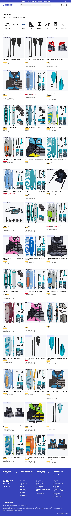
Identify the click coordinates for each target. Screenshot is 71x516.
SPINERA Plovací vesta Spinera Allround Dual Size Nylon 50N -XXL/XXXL (35, 325)
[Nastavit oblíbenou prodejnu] (59, 5)
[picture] (13, 47)
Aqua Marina (7, 28)
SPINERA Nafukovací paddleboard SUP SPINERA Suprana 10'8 (13, 325)
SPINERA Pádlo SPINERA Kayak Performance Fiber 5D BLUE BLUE (57, 359)
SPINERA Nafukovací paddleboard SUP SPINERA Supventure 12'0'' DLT (35, 259)
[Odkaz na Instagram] (9, 486)
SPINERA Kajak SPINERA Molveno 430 (32, 127)
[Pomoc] (61, 5)
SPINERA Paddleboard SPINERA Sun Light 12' (12, 358)
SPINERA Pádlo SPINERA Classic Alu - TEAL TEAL (56, 425)
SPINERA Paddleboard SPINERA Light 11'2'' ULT (13, 159)
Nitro (56, 28)
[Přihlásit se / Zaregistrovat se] (64, 5)
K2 (47, 28)
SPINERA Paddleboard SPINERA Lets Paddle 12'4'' (35, 93)
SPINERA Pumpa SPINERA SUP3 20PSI (11, 225)
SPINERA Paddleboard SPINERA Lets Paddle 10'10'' (13, 391)
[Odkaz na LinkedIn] (11, 486)
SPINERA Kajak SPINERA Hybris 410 (10, 291)
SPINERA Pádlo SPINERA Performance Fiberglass (35, 358)
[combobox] (64, 33)
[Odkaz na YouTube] (6, 486)
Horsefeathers (39, 28)
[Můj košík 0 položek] (66, 5)
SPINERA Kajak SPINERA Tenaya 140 (54, 324)
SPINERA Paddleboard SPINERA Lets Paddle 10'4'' (13, 191)
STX (15, 28)
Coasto (23, 28)
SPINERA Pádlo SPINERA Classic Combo (11, 59)
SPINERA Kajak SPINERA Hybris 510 (10, 127)
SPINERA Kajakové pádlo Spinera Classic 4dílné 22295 (56, 93)
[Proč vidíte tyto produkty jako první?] (53, 33)
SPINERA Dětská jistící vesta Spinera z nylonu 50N (35, 159)
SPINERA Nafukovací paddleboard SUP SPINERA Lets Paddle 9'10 (35, 192)
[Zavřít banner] (67, 1)
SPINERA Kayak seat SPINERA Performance (55, 191)
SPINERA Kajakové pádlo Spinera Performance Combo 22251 (35, 60)
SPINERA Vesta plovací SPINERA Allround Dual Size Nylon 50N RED (57, 60)
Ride (31, 28)
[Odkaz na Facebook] (4, 486)
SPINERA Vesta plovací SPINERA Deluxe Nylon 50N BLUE (13, 93)
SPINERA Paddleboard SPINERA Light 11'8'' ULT (56, 291)
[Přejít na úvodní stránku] (8, 5)
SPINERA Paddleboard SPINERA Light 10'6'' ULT (56, 225)
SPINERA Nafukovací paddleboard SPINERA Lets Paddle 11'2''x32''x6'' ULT (57, 160)
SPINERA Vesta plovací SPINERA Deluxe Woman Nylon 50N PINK (13, 259)
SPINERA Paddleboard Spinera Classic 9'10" (56, 127)
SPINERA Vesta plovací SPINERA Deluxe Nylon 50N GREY (57, 259)
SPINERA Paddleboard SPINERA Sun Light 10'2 (34, 391)
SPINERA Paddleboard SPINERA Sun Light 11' (12, 457)
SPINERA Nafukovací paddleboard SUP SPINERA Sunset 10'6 (35, 458)
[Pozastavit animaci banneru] (65, 1)
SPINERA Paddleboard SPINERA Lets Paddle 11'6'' (35, 291)
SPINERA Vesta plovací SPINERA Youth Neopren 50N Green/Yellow (35, 426)
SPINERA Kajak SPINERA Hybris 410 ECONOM (34, 225)
